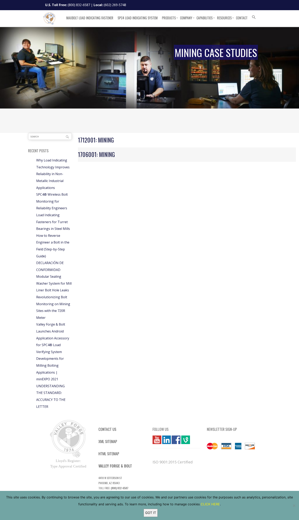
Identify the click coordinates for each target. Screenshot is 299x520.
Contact (242, 17)
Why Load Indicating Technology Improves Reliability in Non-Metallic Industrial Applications (53, 174)
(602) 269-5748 (115, 5)
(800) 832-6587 (79, 5)
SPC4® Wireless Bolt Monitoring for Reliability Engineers (52, 201)
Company (186, 17)
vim (184, 440)
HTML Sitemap (108, 453)
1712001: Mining (96, 140)
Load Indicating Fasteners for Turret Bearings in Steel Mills (53, 222)
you (155, 440)
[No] (294, 506)
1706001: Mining (96, 154)
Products (169, 17)
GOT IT (150, 513)
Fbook (176, 440)
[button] (254, 17)
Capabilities (204, 17)
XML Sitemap (107, 441)
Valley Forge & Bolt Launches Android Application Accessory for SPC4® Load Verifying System (52, 338)
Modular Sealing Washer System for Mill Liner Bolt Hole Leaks (54, 283)
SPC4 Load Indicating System (138, 17)
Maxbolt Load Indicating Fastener (89, 17)
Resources (224, 17)
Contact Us (107, 429)
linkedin (166, 440)
